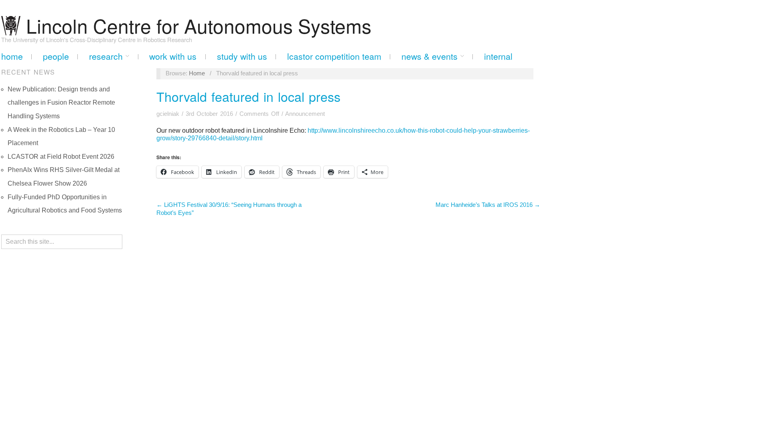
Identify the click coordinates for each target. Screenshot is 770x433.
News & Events (429, 56)
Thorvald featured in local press (248, 96)
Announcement (305, 114)
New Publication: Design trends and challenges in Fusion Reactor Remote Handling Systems (61, 102)
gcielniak (167, 114)
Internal (498, 56)
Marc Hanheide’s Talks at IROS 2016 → (488, 205)
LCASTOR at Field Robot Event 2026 (61, 156)
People (56, 56)
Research (106, 56)
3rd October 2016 (209, 114)
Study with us (242, 56)
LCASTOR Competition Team (334, 56)
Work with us (173, 56)
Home (12, 56)
